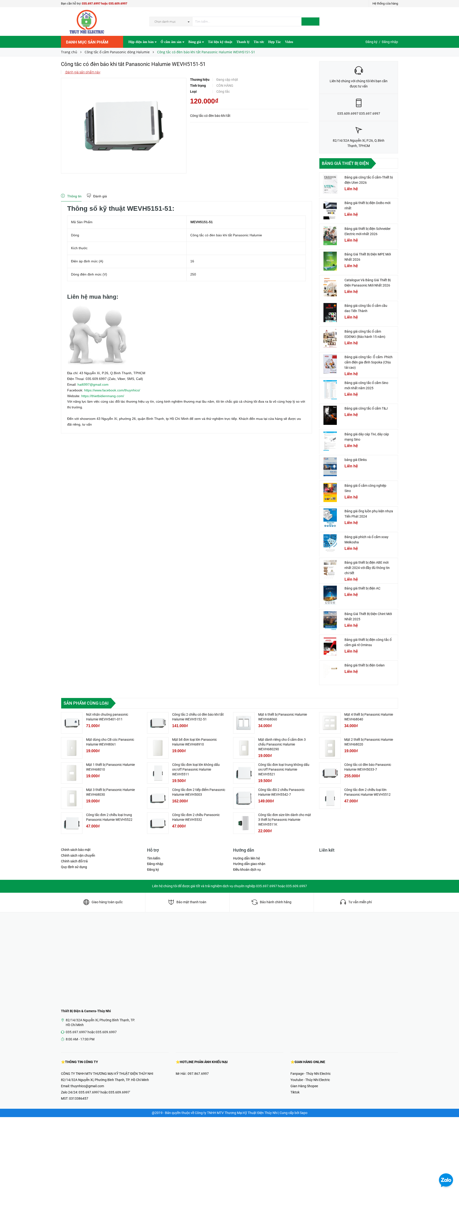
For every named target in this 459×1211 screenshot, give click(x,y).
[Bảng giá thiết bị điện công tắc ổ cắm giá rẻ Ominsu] (330, 646)
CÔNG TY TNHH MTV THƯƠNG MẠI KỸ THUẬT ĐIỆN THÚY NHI (107, 1074)
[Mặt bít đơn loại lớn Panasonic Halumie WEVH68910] (158, 748)
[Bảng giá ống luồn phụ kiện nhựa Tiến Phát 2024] (330, 518)
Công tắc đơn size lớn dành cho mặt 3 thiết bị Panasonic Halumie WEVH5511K (284, 819)
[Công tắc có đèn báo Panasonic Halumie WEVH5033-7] (330, 773)
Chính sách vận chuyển (78, 855)
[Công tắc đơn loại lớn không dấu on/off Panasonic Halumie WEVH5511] (158, 773)
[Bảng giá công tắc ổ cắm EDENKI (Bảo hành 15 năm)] (330, 338)
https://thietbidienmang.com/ (102, 396)
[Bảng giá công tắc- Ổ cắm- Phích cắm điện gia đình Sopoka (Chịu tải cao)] (330, 363)
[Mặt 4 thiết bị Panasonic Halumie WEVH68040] (330, 723)
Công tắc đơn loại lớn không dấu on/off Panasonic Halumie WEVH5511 (196, 769)
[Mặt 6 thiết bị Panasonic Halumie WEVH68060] (244, 723)
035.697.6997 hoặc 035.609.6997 (104, 3)
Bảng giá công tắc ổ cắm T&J (366, 408)
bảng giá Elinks (355, 460)
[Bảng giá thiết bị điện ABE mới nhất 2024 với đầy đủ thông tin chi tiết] (330, 569)
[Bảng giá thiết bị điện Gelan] (330, 672)
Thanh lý (243, 42)
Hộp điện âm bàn (141, 42)
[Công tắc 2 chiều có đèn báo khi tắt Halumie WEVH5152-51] (158, 723)
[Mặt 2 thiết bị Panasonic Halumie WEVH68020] (330, 748)
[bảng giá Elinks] (330, 466)
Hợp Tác (274, 42)
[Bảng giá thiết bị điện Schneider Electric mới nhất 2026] (330, 235)
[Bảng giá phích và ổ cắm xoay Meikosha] (330, 543)
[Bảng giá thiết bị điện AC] (330, 595)
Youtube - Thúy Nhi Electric (310, 1080)
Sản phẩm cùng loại (86, 703)
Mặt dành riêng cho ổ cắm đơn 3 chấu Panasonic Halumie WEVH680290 (282, 744)
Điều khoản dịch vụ (247, 869)
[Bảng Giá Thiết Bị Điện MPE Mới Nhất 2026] (330, 261)
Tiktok (295, 1092)
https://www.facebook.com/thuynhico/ (112, 390)
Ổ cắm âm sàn (171, 42)
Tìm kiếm (153, 858)
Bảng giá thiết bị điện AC (362, 588)
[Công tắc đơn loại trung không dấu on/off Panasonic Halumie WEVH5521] (244, 773)
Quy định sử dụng (74, 867)
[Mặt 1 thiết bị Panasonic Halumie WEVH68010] (71, 773)
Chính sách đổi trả (74, 861)
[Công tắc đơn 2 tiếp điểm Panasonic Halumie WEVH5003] (158, 798)
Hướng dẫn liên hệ (246, 858)
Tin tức (259, 42)
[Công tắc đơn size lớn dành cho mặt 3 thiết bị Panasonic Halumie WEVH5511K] (244, 823)
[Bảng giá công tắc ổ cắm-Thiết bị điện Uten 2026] (330, 184)
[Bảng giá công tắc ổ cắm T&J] (330, 415)
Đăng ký (371, 42)
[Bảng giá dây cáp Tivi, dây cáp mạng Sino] (330, 441)
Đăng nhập (390, 42)
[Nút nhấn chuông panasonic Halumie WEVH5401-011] (71, 723)
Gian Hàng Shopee (304, 1086)
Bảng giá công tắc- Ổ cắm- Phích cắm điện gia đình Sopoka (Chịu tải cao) (368, 362)
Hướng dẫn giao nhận (249, 864)
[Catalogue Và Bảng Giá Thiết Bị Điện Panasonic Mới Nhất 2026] (330, 287)
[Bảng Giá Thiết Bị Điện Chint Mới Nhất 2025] (330, 620)
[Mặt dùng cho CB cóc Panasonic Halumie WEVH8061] (71, 748)
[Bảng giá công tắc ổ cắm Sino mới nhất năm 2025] (330, 389)
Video (289, 42)
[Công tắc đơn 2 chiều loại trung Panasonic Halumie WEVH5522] (71, 823)
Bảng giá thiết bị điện (345, 163)
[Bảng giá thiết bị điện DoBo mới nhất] (330, 209)
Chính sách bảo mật (76, 850)
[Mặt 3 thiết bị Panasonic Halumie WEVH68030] (71, 798)
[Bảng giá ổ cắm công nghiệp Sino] (330, 492)
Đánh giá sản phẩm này (82, 72)
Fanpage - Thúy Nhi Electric (310, 1074)
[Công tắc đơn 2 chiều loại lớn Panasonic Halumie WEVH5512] (330, 798)
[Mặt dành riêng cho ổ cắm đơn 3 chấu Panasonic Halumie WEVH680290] (244, 748)
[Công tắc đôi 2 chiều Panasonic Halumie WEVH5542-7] (244, 798)
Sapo (303, 1113)
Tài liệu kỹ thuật (220, 42)
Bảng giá (195, 42)
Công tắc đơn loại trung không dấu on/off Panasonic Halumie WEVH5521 (283, 769)
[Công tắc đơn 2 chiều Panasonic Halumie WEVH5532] (158, 823)
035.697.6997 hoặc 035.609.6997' (104, 1092)
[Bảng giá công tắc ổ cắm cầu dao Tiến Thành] (330, 312)
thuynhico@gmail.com (87, 1086)
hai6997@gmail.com (93, 384)
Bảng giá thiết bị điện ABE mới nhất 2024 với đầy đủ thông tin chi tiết (367, 568)
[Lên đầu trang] (450, 1196)
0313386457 (78, 1098)
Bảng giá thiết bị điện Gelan (364, 665)
